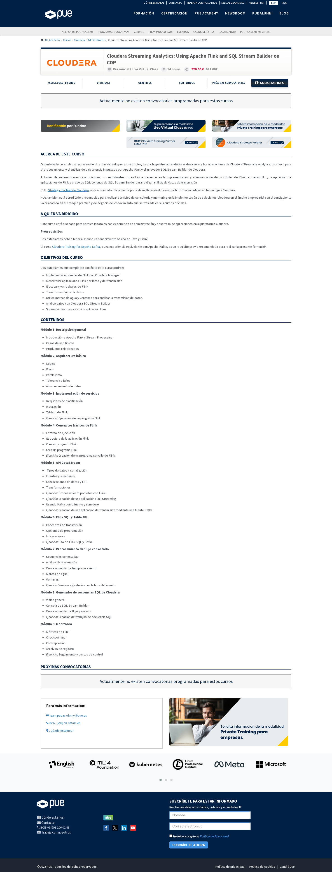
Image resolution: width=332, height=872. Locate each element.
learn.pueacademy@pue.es (68, 715)
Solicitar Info (272, 83)
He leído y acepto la (200, 836)
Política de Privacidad (214, 836)
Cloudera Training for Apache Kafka (76, 247)
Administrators (96, 40)
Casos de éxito (203, 31)
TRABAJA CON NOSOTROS (202, 2)
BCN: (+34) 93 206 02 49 (64, 723)
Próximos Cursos (161, 31)
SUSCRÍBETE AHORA (188, 845)
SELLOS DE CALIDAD (233, 2)
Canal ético (287, 867)
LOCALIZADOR (227, 31)
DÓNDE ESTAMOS (154, 2)
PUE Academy (52, 40)
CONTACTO (175, 2)
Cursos (139, 31)
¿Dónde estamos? (61, 731)
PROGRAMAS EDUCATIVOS (113, 31)
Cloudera (79, 40)
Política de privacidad (230, 867)
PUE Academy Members (255, 31)
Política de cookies (262, 867)
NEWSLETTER (256, 2)
